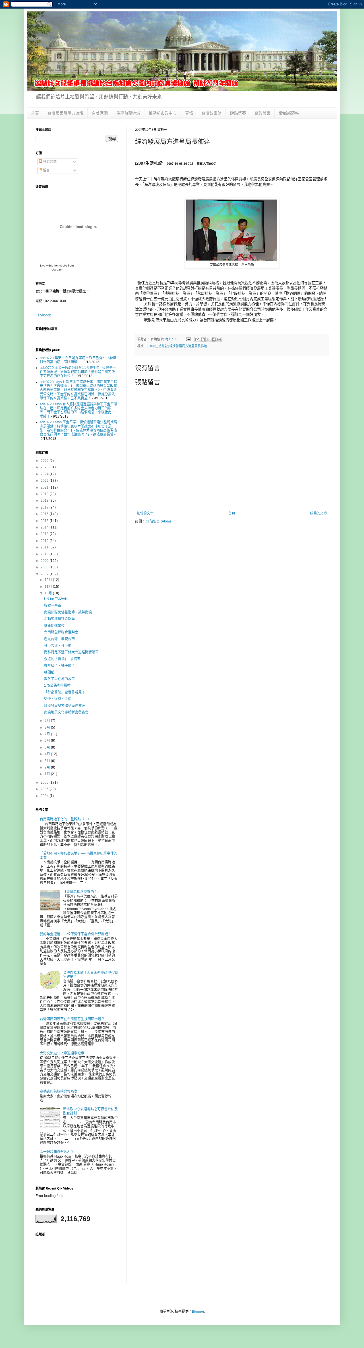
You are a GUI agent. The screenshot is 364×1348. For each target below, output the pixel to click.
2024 (45, 474)
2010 (45, 554)
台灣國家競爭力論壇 (65, 113)
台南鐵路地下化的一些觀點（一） (65, 819)
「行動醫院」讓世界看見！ (64, 692)
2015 (45, 521)
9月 (48, 721)
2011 (45, 547)
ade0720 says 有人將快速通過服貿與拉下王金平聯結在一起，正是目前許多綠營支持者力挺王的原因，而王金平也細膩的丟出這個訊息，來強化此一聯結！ (78, 410)
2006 (45, 782)
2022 (45, 481)
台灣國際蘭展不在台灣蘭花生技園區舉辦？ (72, 1019)
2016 (45, 514)
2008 (45, 567)
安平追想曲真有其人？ (57, 1152)
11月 (49, 587)
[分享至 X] (208, 339)
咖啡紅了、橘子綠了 (59, 666)
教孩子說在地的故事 (59, 679)
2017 (45, 507)
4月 (48, 754)
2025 (45, 467)
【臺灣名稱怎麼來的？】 (82, 892)
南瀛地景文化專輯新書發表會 (66, 712)
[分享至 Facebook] (213, 339)
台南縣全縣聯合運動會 (61, 632)
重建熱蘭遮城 (128, 113)
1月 (48, 774)
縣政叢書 (262, 113)
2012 (45, 541)
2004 (45, 796)
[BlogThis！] (203, 339)
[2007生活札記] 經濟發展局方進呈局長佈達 (177, 346)
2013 (45, 534)
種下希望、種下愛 (57, 646)
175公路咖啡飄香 (57, 686)
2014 (45, 527)
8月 (48, 727)
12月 (49, 580)
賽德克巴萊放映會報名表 (58, 1091)
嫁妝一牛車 (52, 606)
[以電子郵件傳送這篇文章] (197, 339)
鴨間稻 (49, 672)
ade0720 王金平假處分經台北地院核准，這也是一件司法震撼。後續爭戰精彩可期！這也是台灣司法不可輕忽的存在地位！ (78, 372)
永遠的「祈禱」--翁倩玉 (62, 659)
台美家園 (100, 113)
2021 (45, 487)
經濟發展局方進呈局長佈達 (64, 706)
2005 (45, 789)
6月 (48, 741)
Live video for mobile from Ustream (57, 267)
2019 (45, 494)
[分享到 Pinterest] (219, 339)
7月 (48, 734)
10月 (49, 593)
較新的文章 (145, 513)
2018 (45, 501)
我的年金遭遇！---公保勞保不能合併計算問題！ (75, 934)
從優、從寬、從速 (57, 699)
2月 (48, 767)
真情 (189, 113)
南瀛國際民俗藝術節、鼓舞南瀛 (68, 612)
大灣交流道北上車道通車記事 (62, 1053)
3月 (48, 761)
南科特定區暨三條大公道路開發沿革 (71, 652)
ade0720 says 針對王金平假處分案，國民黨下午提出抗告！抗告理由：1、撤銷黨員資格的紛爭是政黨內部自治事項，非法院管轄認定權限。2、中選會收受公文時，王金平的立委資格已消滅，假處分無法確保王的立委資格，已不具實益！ (78, 390)
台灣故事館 (212, 113)
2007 (45, 574)
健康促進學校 (54, 626)
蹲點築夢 (238, 113)
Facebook (43, 315)
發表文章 (49, 162)
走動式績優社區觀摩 (59, 619)
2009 (45, 561)
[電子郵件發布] (188, 339)
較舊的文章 (318, 513)
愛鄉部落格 (289, 113)
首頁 (35, 113)
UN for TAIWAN (56, 599)
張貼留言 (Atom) (158, 521)
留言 (46, 170)
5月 (48, 747)
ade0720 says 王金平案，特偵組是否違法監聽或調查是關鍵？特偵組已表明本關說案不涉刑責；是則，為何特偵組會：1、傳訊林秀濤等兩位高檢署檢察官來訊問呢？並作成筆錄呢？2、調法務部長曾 (78, 428)
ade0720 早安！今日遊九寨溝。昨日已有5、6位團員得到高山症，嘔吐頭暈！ (78, 360)
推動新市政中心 (163, 113)
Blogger (198, 1312)
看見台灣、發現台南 (59, 639)
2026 (45, 461)
